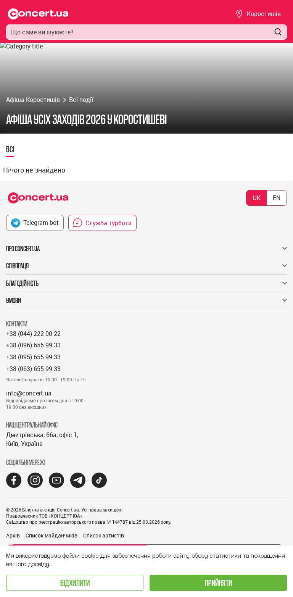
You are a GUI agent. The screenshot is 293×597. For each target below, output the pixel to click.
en (276, 198)
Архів (13, 535)
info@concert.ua (29, 393)
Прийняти (218, 582)
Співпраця (17, 265)
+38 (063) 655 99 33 (33, 369)
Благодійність (22, 283)
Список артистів (103, 535)
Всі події (81, 99)
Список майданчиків (51, 535)
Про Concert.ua (23, 248)
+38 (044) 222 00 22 (33, 333)
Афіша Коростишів (33, 99)
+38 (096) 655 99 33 (33, 345)
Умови (13, 300)
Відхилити (75, 582)
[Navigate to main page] (38, 14)
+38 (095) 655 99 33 (33, 357)
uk (257, 198)
